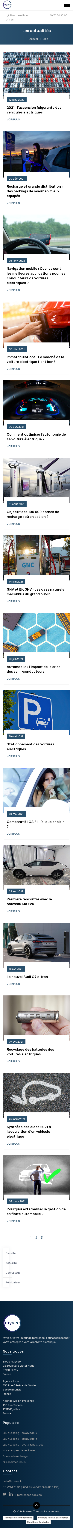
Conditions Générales (38, 1522)
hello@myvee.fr (12, 1481)
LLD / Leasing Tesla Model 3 (20, 1438)
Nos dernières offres (17, 17)
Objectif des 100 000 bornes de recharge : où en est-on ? (33, 514)
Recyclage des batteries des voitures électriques (30, 1051)
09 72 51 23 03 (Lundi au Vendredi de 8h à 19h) (31, 1487)
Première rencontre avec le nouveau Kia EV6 (29, 901)
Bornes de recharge (15, 1456)
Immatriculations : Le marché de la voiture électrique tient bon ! (35, 359)
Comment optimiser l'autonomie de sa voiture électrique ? (36, 436)
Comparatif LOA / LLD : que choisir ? (35, 824)
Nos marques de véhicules (19, 1450)
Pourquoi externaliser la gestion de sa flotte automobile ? (36, 1211)
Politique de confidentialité (18, 1517)
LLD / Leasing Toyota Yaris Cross (23, 1444)
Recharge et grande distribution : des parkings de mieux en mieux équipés (35, 191)
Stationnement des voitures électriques (30, 746)
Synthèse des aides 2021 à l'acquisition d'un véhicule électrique (29, 1131)
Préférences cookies (29, 1495)
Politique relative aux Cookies (53, 1517)
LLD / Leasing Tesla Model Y (20, 1433)
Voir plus (13, 119)
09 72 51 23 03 (57, 15)
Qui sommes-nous (14, 1462)
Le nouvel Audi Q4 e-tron (27, 976)
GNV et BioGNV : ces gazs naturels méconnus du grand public (35, 591)
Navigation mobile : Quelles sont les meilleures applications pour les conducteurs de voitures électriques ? (36, 275)
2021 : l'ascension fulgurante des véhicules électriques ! (34, 109)
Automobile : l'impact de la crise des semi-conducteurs (33, 669)
